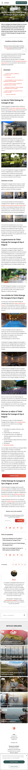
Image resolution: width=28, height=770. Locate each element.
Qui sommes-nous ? (14, 748)
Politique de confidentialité (14, 749)
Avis (2, 631)
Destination (4, 710)
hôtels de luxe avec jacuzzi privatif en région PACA (13, 205)
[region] (14, 762)
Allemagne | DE (14, 738)
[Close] (26, 755)
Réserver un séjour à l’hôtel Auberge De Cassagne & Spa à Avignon (13, 88)
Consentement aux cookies (14, 751)
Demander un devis (14, 475)
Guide (3, 663)
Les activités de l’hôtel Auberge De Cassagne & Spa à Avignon (13, 84)
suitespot (6, 3)
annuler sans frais (7, 48)
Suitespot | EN (14, 742)
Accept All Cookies (14, 762)
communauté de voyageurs (10, 600)
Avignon (14, 110)
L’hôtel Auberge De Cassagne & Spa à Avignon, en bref (13, 91)
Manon (17, 19)
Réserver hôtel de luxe (21, 2)
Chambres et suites (10, 77)
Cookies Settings (14, 766)
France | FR (14, 736)
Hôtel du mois (14, 9)
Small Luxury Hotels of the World (17, 108)
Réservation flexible (9, 445)
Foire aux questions (10, 94)
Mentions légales (14, 752)
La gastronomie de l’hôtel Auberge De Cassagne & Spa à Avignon (13, 80)
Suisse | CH (14, 739)
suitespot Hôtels (21, 422)
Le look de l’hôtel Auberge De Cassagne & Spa (11, 74)
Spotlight (4, 647)
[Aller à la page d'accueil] (14, 729)
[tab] (14, 539)
